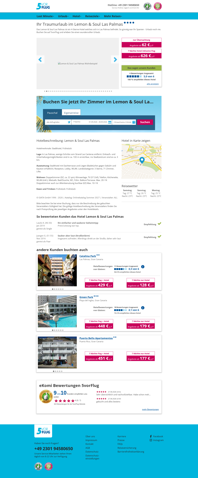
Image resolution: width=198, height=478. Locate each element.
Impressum (91, 440)
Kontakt (89, 443)
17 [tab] (77, 91)
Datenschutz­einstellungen (92, 457)
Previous (40, 59)
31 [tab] (105, 91)
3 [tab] (48, 91)
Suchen (145, 122)
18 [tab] (79, 91)
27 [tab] (97, 91)
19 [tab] (81, 91)
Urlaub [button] (62, 16)
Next (115, 59)
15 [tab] (73, 91)
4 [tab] (50, 91)
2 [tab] (46, 91)
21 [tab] (85, 91)
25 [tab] (93, 91)
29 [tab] (101, 91)
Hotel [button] (76, 16)
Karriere (122, 436)
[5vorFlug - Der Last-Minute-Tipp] (43, 6)
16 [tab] (75, 91)
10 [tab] (63, 91)
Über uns (90, 436)
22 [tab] (87, 91)
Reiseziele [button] (92, 16)
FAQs (120, 443)
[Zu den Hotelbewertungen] (141, 63)
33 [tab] (109, 91)
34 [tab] (111, 91)
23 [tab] (89, 91)
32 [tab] (107, 91)
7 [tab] (56, 91)
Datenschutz (92, 451)
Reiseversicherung (127, 447)
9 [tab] (61, 91)
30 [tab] (103, 91)
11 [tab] (65, 91)
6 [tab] (54, 91)
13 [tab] (69, 91)
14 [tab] (71, 91)
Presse (121, 440)
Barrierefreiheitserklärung (128, 451)
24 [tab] (91, 91)
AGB (88, 447)
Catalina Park (87, 256)
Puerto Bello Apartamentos (96, 338)
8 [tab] (59, 91)
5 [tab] (52, 91)
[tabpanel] (78, 63)
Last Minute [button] (45, 16)
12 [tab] (67, 91)
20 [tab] (83, 91)
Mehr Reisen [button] (112, 16)
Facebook (158, 436)
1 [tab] (44, 91)
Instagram (158, 440)
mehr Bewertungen (150, 409)
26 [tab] (95, 91)
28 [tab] (99, 91)
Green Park (86, 297)
